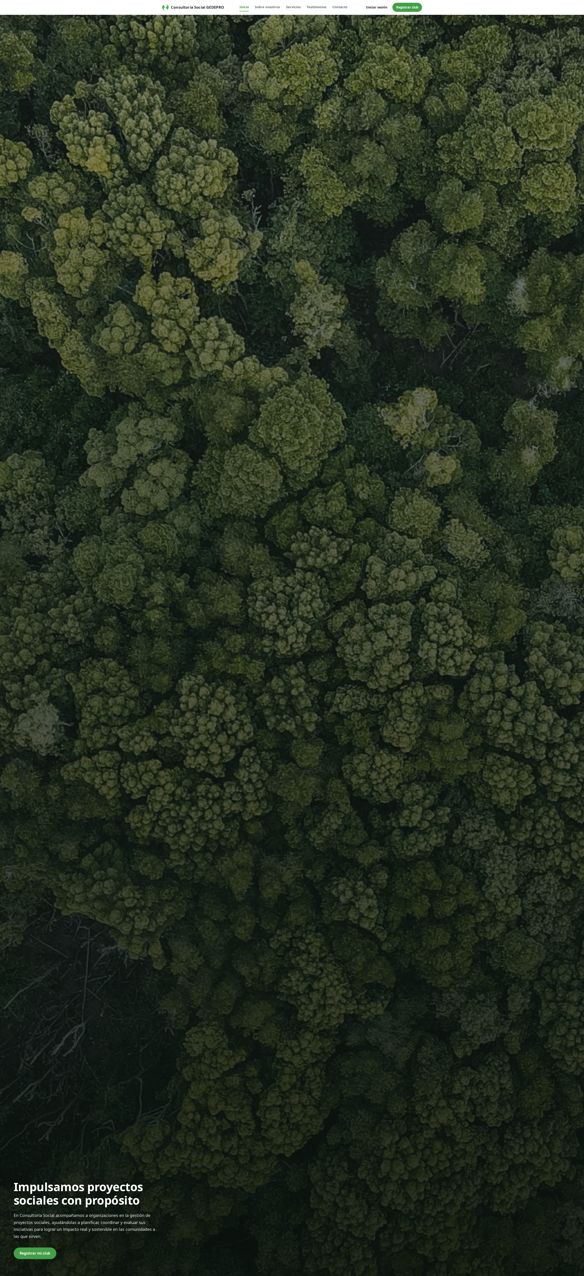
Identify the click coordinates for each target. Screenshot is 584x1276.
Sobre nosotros (267, 7)
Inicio (244, 7)
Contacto (339, 7)
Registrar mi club (35, 1253)
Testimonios (316, 7)
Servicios (293, 7)
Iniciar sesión (376, 7)
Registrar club (407, 7)
